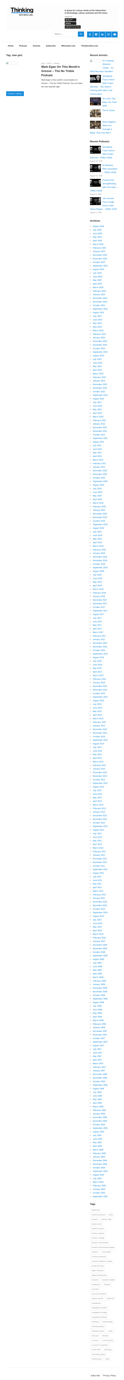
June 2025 (97, 276)
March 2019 (98, 546)
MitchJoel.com (68, 46)
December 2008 (100, 988)
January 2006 (99, 1114)
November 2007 (100, 1035)
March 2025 (98, 287)
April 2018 (97, 585)
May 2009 (97, 970)
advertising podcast (98, 1215)
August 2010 (98, 916)
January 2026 (99, 251)
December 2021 (100, 427)
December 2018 (100, 557)
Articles (36, 46)
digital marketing (97, 1270)
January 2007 (99, 1070)
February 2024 (99, 334)
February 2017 (99, 636)
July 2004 (97, 1178)
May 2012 (97, 841)
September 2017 (100, 611)
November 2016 (100, 647)
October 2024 (99, 305)
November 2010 (100, 905)
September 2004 (100, 1171)
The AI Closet (108, 110)
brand (111, 1215)
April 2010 (97, 930)
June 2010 (97, 923)
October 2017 (99, 607)
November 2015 (100, 690)
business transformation (100, 1243)
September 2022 (100, 395)
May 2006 (97, 1099)
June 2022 (97, 406)
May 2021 (97, 452)
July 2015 (97, 704)
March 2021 (98, 460)
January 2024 (99, 337)
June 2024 (97, 320)
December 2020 (100, 470)
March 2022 (98, 417)
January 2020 (99, 510)
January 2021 (99, 467)
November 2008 (100, 991)
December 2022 (100, 384)
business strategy (98, 1238)
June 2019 (97, 535)
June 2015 (97, 708)
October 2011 (99, 866)
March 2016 (98, 675)
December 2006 (100, 1074)
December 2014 (100, 729)
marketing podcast (98, 1326)
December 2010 (100, 902)
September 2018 (100, 567)
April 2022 (97, 413)
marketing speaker (98, 1331)
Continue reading (14, 94)
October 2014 (99, 736)
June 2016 (97, 665)
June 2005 (97, 1139)
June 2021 (97, 449)
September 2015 (100, 697)
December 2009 (100, 945)
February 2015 (99, 722)
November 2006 (100, 1078)
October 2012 (99, 823)
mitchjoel (105, 1336)
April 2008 (97, 1017)
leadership (110, 1298)
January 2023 (99, 381)
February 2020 (99, 506)
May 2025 (97, 280)
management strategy (99, 1312)
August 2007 (98, 1045)
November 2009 (100, 948)
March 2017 (98, 632)
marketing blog (107, 1322)
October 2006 (99, 1081)
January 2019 (99, 553)
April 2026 (97, 241)
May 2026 (97, 237)
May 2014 (97, 754)
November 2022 (100, 388)
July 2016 (97, 661)
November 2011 (100, 862)
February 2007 (99, 1067)
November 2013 (100, 776)
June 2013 (97, 794)
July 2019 (97, 532)
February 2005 (99, 1153)
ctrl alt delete (106, 1252)
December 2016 (100, 643)
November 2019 (100, 517)
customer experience (99, 1257)
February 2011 (99, 895)
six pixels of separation (100, 1345)
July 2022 (97, 402)
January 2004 (99, 1189)
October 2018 (99, 564)
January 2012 (99, 855)
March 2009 (98, 977)
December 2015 (100, 686)
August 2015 (98, 700)
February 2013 (99, 808)
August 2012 (98, 830)
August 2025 (98, 269)
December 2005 (100, 1117)
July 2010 (97, 920)
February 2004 (99, 1185)
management (96, 1303)
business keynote (98, 1229)
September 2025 (100, 266)
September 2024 (100, 309)
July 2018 (97, 575)
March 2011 (98, 891)
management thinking (99, 1317)
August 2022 (98, 399)
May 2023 (97, 366)
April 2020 (97, 499)
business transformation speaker (103, 1247)
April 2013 (97, 801)
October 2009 (99, 952)
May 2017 (97, 625)
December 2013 (100, 772)
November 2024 (100, 302)
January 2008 (99, 1027)
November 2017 (100, 603)
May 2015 (97, 711)
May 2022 (97, 409)
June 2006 (97, 1096)
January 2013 (99, 812)
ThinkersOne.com (89, 46)
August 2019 (98, 528)
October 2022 (99, 391)
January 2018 (99, 596)
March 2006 (98, 1106)
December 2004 (100, 1160)
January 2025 (99, 294)
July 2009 (97, 963)
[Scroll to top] (119, 1375)
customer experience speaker (102, 1261)
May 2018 (97, 582)
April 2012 (97, 844)
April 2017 (97, 629)
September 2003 (100, 1196)
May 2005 (97, 1142)
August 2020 (98, 485)
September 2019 (100, 524)
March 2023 (98, 373)
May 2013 (97, 797)
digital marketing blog (99, 1275)
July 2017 (97, 618)
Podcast (23, 46)
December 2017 (100, 600)
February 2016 (99, 679)
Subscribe (51, 46)
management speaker (99, 1308)
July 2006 (97, 1092)
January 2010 (99, 941)
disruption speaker (108, 1280)
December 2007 (100, 1031)
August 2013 (98, 787)
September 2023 (100, 352)
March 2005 (98, 1150)
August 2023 (98, 355)
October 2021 (99, 435)
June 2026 (97, 233)
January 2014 (99, 769)
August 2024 (98, 312)
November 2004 (100, 1164)
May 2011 (97, 884)
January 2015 (99, 726)
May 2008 (97, 1013)
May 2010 (97, 927)
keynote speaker (97, 1298)
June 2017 (97, 621)
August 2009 (98, 959)
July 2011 (97, 877)
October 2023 (99, 348)
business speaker (98, 1233)
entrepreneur (96, 1284)
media (110, 1331)
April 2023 (97, 370)
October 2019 (99, 521)
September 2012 (100, 826)
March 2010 (98, 934)
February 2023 (99, 377)
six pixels (95, 1340)
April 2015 (97, 715)
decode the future (98, 1266)
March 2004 (98, 1182)
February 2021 (99, 463)
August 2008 (98, 1002)
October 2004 (99, 1168)
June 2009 (97, 966)
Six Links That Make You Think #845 (109, 102)
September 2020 (100, 481)
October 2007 (99, 1038)
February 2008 (99, 1024)
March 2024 (98, 330)
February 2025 (99, 291)
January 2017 (99, 639)
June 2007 (97, 1053)
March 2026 (98, 244)
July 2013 (97, 790)
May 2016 (97, 668)
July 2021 (97, 445)
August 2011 (98, 873)
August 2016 (98, 657)
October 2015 (99, 693)
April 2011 (97, 887)
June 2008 (97, 1009)
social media (96, 1350)
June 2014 (97, 751)
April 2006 (97, 1103)
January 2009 (99, 984)
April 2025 (97, 284)
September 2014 (100, 740)
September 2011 (100, 869)
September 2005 (100, 1128)
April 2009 (97, 973)
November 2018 (100, 560)
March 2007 (98, 1063)
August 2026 (98, 226)
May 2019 (97, 539)
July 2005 (97, 1135)
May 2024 (97, 323)
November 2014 (100, 733)
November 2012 (100, 819)
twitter (107, 1359)
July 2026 (97, 230)
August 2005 (98, 1132)
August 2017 (98, 614)
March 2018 (98, 589)
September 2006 (100, 1085)
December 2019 (100, 514)
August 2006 (98, 1088)
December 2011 (100, 859)
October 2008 (99, 995)
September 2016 (100, 654)
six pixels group (107, 1340)
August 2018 (98, 571)
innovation (95, 1289)
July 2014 (97, 747)
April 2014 (97, 758)
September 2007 (100, 1042)
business (95, 1219)
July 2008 (97, 1006)
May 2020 (97, 496)
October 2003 (99, 1193)
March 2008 (98, 1020)
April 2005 (97, 1146)
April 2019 (97, 542)
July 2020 (97, 488)
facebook (107, 1284)
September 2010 (100, 912)
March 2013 (98, 805)
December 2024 (100, 298)
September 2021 (100, 438)
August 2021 (98, 442)
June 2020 (97, 492)
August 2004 (98, 1175)
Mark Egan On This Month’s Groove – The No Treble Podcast (60, 71)
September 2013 (100, 783)
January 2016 (99, 682)
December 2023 (100, 341)
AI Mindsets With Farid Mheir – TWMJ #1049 (109, 169)
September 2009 (100, 956)
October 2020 (99, 478)
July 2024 (97, 316)
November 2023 (100, 345)
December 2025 (100, 255)
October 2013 (99, 780)
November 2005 (100, 1121)
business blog (106, 1219)
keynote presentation (99, 1294)
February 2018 (99, 593)
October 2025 (99, 262)
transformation (97, 1359)
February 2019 (99, 550)
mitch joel (95, 1336)
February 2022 (99, 420)
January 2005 (99, 1157)
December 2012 (100, 815)
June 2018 (97, 578)
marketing (95, 1322)
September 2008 (100, 999)
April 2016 (97, 672)
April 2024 (97, 327)
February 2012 (99, 851)
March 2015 (98, 718)
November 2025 (100, 258)
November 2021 (100, 431)
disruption (95, 1280)
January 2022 (99, 424)
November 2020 (100, 474)
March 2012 (98, 848)
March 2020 (98, 503)
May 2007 (97, 1056)
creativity (95, 1252)
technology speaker (98, 1354)
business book (97, 1224)
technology (108, 1350)
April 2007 (97, 1060)
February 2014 (99, 765)
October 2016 (99, 650)
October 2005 (99, 1124)
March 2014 (98, 762)
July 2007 (97, 1049)
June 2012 (97, 837)
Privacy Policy (109, 1375)
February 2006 (99, 1110)
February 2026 (99, 248)
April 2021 (97, 456)
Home (10, 46)
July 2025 (97, 273)
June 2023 (97, 363)
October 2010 (99, 909)
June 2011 (97, 880)
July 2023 (97, 359)
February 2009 (99, 981)
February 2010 (99, 938)
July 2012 (97, 833)
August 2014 (98, 744)
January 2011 (99, 898)
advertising (95, 1210)
